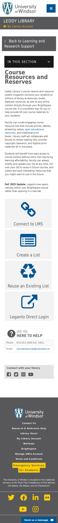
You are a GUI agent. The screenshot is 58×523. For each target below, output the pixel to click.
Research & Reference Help (29, 428)
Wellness (28, 443)
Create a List (28, 255)
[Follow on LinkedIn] (35, 499)
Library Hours (29, 433)
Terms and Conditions (29, 459)
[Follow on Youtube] (23, 511)
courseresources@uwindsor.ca (33, 348)
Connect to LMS (28, 224)
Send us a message (36, 520)
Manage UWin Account (29, 454)
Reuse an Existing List (28, 286)
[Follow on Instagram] (35, 511)
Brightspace (28, 449)
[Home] (19, 8)
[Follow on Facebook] (23, 499)
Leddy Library (19, 21)
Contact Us (29, 423)
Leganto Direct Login (29, 316)
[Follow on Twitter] (11, 499)
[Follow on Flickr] (47, 499)
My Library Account (20, 26)
